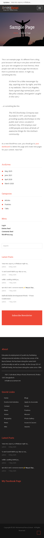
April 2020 (8, 179)
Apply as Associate (31, 402)
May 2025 (8, 171)
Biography (7, 418)
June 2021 (8, 175)
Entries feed (6, 228)
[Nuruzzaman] (10, 8)
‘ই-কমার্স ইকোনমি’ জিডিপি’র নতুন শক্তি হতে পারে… (14, 272)
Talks (7, 208)
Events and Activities (11, 402)
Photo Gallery (29, 418)
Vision (6, 414)
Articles (7, 200)
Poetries (8, 204)
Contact (7, 406)
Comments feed (7, 231)
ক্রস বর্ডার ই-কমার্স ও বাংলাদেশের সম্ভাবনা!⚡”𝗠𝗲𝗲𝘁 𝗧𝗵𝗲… (18, 288)
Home (15, 33)
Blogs (26, 398)
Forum (26, 406)
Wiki (5, 427)
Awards (27, 427)
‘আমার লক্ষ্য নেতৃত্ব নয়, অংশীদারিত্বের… (21, 2)
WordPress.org (7, 234)
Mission (27, 414)
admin (4, 267)
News (6, 410)
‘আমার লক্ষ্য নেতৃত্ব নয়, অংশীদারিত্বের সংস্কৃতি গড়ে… (15, 264)
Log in (4, 225)
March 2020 (9, 183)
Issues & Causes (30, 422)
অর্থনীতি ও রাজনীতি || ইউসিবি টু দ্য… (10, 280)
